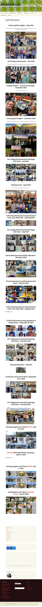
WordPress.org (29, 590)
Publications (20, 12)
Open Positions (3, 15)
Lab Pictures (32, 12)
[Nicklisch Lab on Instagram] (8, 548)
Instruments (26, 12)
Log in (28, 585)
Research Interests (13, 12)
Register (28, 583)
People (6, 12)
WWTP (29, 427)
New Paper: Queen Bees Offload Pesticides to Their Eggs (6, 584)
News (2, 12)
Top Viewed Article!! (5, 595)
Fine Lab (10, 453)
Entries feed (29, 587)
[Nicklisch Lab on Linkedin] (11, 548)
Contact (9, 15)
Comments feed (29, 588)
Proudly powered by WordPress (10, 603)
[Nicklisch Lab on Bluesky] (14, 548)
